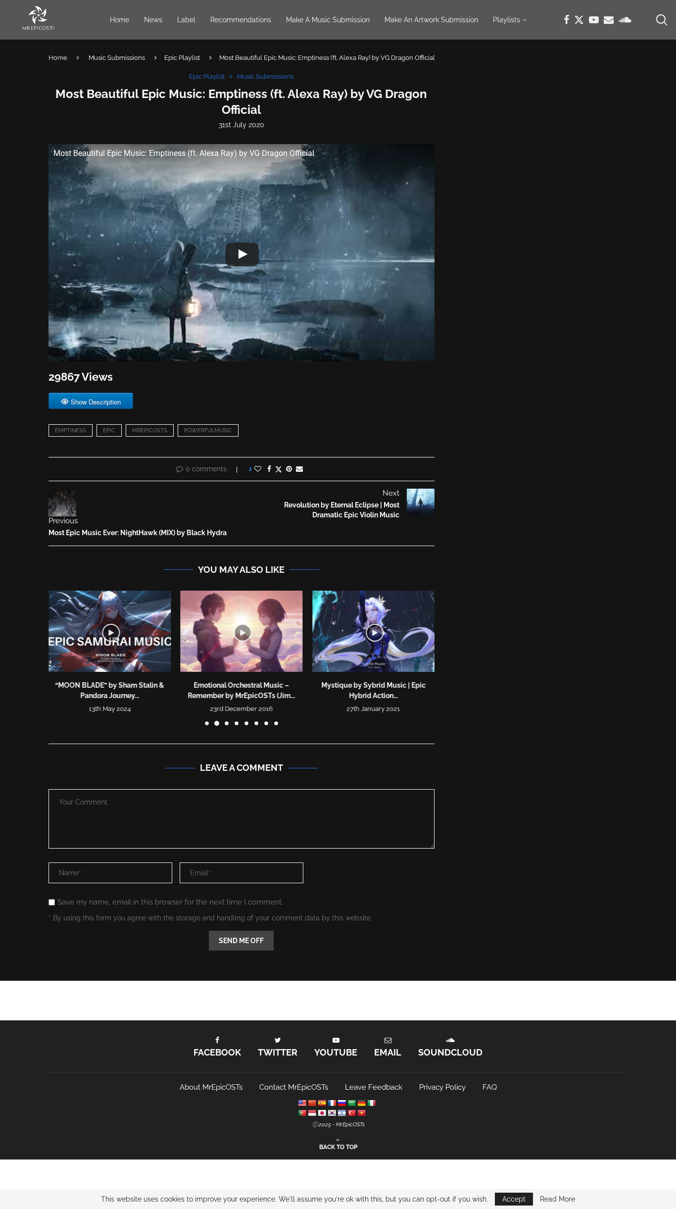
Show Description (96, 401)
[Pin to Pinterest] (289, 469)
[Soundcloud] (625, 20)
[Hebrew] (341, 1113)
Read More (557, 1199)
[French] (331, 1103)
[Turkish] (351, 1113)
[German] (361, 1103)
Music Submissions (117, 57)
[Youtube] (594, 20)
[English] (301, 1103)
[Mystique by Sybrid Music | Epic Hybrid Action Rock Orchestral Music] (373, 631)
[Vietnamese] (361, 1113)
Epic (109, 430)
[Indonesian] (311, 1113)
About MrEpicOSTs (211, 1087)
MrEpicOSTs (149, 430)
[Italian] (371, 1103)
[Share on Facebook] (269, 469)
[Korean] (331, 1113)
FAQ (490, 1087)
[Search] (661, 20)
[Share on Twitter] (278, 469)
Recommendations (240, 20)
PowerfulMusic (208, 430)
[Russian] (341, 1103)
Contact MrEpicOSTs (293, 1087)
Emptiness (70, 430)
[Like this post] (257, 469)
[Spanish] (321, 1103)
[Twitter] (579, 20)
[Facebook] (566, 20)
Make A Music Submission (328, 20)
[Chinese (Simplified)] (311, 1103)
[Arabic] (351, 1103)
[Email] (609, 20)
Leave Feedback (373, 1087)
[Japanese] (321, 1113)
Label (186, 20)
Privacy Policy (442, 1087)
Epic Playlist (182, 57)
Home (119, 20)
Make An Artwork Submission (431, 20)
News (153, 20)
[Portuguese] (301, 1113)
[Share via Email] (299, 469)
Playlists (506, 20)
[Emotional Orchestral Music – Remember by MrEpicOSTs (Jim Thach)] (242, 631)
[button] (61, 658)
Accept (514, 1199)
